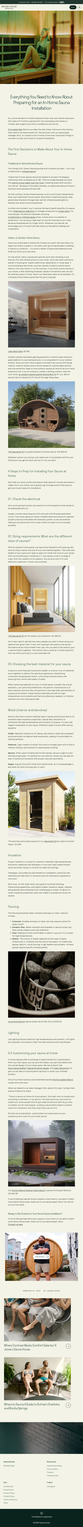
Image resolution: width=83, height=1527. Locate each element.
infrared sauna (28, 171)
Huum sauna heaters (17, 1068)
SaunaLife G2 (50, 841)
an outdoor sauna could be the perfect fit (37, 374)
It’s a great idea (15, 129)
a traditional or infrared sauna (21, 217)
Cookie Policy (9, 1496)
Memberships (9, 1466)
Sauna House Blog (54, 1466)
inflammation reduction (23, 211)
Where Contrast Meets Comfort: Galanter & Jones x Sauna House (30, 1347)
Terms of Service (10, 1499)
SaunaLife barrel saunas (38, 1068)
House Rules (9, 1490)
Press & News (52, 1469)
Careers (50, 1472)
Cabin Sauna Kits (61, 1068)
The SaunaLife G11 (16, 452)
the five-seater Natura (63, 1079)
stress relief (64, 211)
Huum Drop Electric (16, 1021)
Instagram (51, 1486)
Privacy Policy (9, 1493)
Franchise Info (52, 1475)
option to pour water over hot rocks (28, 183)
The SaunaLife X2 (15, 636)
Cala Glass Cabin (15, 351)
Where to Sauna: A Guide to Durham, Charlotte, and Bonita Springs (32, 1406)
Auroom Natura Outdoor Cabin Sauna (28, 1190)
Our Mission (8, 1486)
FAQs (6, 1503)
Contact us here (15, 1224)
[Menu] (79, 7)
